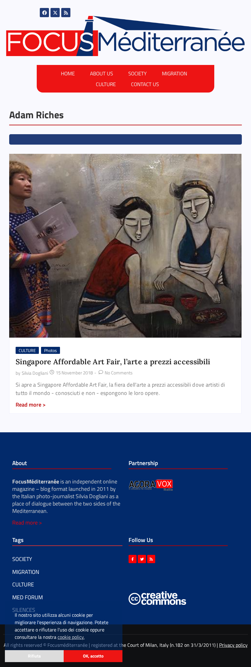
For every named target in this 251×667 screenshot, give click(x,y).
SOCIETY (137, 74)
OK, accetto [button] (93, 656)
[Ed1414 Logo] (125, 36)
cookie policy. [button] (71, 637)
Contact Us (145, 84)
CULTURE (106, 84)
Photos (50, 350)
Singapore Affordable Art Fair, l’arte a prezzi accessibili (113, 361)
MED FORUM (27, 597)
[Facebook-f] (133, 559)
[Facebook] (44, 12)
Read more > (27, 522)
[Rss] (65, 12)
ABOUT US (101, 74)
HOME (68, 74)
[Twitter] (142, 559)
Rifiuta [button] (34, 656)
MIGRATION (174, 74)
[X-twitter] (55, 12)
